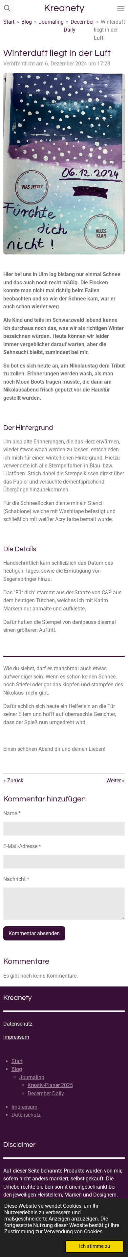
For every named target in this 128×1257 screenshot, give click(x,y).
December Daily (46, 1093)
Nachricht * (16, 879)
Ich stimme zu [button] (94, 1246)
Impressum (24, 1107)
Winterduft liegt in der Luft (109, 30)
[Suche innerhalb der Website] (7, 8)
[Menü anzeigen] (121, 8)
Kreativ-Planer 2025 (50, 1085)
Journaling (51, 22)
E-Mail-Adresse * (22, 846)
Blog (26, 22)
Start (8, 22)
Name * (12, 813)
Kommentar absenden (34, 933)
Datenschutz (26, 1115)
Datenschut (16, 1024)
